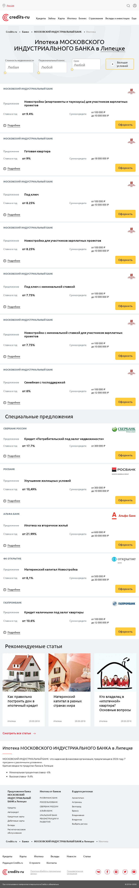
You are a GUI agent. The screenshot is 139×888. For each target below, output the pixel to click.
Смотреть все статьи (17, 733)
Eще (134, 18)
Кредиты (41, 18)
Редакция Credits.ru (13, 862)
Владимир (77, 819)
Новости (71, 856)
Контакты (52, 862)
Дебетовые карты (16, 820)
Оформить (125, 124)
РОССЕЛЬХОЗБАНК (49, 802)
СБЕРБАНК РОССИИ (49, 806)
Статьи (87, 856)
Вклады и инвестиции (117, 18)
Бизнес (83, 18)
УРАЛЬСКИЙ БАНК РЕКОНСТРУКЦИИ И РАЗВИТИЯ (49, 818)
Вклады (11, 825)
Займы (52, 18)
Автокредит (13, 812)
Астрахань (77, 802)
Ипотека (71, 18)
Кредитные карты (16, 816)
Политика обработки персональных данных (46, 872)
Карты (61, 18)
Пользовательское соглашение (75, 872)
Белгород (76, 806)
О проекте (34, 862)
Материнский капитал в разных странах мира (68, 700)
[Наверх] (127, 881)
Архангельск (78, 797)
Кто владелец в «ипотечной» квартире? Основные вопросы (115, 703)
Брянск (75, 810)
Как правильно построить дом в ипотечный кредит (23, 700)
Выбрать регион (79, 823)
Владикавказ (78, 815)
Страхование (96, 18)
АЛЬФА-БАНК (46, 810)
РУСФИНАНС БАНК (48, 797)
